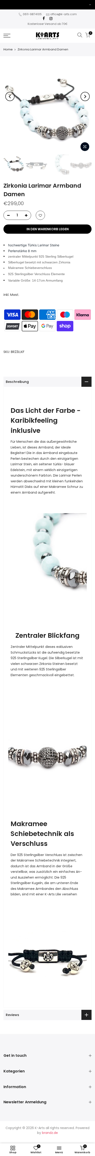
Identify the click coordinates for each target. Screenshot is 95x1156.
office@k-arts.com (63, 14)
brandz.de (50, 1132)
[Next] (85, 96)
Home (8, 49)
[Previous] (10, 96)
